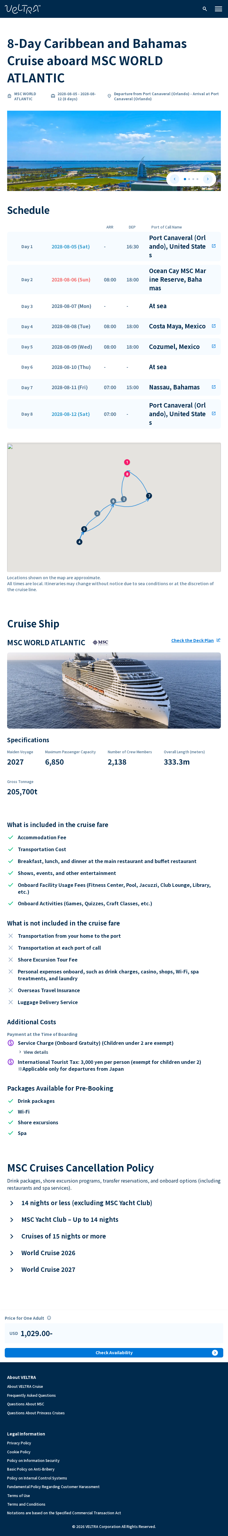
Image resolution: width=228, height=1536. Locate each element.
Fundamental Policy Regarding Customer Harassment (53, 1486)
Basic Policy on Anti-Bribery (31, 1468)
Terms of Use (18, 1495)
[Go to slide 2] (189, 179)
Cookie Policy (19, 1451)
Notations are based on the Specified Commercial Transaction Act (64, 1512)
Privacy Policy (19, 1442)
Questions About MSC (25, 1403)
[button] (114, 246)
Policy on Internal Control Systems (37, 1477)
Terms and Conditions (26, 1504)
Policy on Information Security (33, 1460)
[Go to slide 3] (193, 179)
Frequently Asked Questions (31, 1395)
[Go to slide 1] (185, 179)
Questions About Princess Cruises (36, 1412)
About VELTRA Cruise (25, 1386)
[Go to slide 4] (197, 179)
